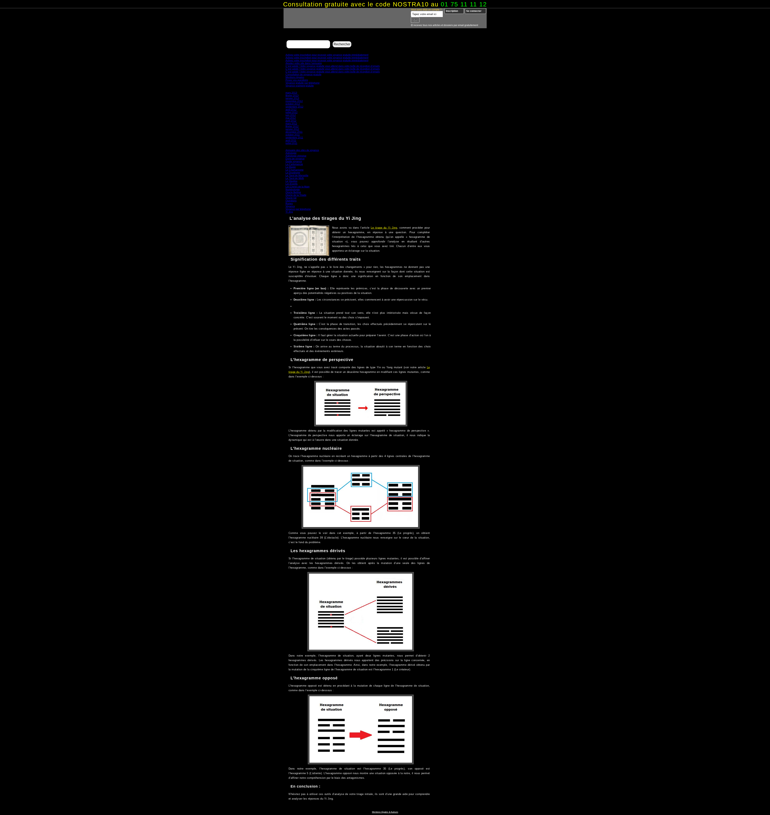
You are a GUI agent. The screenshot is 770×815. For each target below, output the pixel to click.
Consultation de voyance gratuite (303, 74)
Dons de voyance (295, 158)
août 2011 (291, 140)
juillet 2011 (291, 143)
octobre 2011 (293, 134)
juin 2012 (291, 115)
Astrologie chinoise (296, 155)
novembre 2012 (294, 101)
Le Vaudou (291, 181)
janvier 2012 (292, 129)
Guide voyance (294, 161)
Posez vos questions (297, 80)
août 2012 (291, 109)
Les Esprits (292, 184)
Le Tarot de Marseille (297, 175)
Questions (291, 200)
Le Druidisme (293, 172)
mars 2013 (291, 92)
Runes (289, 203)
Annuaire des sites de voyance (302, 150)
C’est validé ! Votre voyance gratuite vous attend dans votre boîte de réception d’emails (333, 66)
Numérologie (293, 189)
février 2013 (292, 95)
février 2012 (292, 126)
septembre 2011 (294, 137)
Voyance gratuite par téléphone (303, 83)
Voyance (290, 206)
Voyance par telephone (298, 209)
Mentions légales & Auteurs (385, 812)
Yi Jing (289, 212)
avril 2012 (291, 120)
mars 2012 (291, 123)
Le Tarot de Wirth (295, 178)
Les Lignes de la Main (298, 186)
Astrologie (291, 153)
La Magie (291, 167)
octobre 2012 (293, 104)
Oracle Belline (293, 192)
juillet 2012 (292, 112)
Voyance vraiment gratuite (300, 85)
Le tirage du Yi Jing (384, 227)
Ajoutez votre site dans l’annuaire (304, 63)
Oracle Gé (291, 198)
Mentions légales (295, 77)
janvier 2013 (292, 98)
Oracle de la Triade (296, 195)
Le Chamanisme (295, 169)
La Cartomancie (294, 164)
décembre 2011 (294, 132)
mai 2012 (291, 118)
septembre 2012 (294, 106)
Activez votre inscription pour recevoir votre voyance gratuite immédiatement (327, 54)
